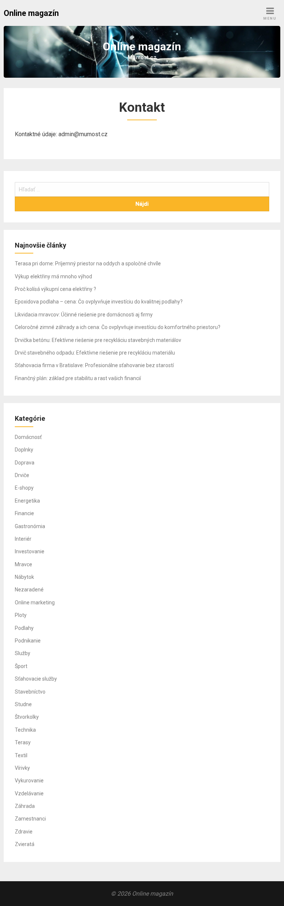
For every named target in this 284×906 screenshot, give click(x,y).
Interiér (23, 539)
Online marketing (35, 602)
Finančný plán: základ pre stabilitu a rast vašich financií (78, 378)
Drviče (22, 475)
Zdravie (24, 832)
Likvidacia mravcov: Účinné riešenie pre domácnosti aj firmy (84, 315)
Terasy (23, 742)
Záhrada (25, 806)
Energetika (27, 501)
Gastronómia (30, 526)
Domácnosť (28, 437)
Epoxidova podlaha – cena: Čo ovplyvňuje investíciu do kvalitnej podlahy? (99, 302)
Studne (23, 704)
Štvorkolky (27, 717)
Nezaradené (29, 590)
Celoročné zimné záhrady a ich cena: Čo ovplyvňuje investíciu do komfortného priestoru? (117, 327)
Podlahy (24, 628)
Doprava (24, 463)
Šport (21, 666)
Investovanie (29, 551)
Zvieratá (24, 844)
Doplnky (24, 450)
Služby (22, 653)
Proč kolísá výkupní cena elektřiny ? (55, 289)
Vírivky (22, 768)
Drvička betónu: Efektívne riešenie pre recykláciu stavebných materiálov (98, 340)
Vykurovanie (29, 780)
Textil (21, 755)
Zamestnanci (30, 819)
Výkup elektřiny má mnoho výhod (53, 276)
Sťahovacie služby (36, 679)
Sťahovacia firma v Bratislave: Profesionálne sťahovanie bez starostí (94, 365)
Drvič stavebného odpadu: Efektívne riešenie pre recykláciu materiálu (95, 353)
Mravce (23, 564)
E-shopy (24, 488)
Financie (24, 513)
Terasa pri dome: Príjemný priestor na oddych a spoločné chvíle (88, 263)
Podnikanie (28, 641)
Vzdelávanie (29, 793)
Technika (25, 730)
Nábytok (24, 577)
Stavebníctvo (30, 692)
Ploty (21, 615)
